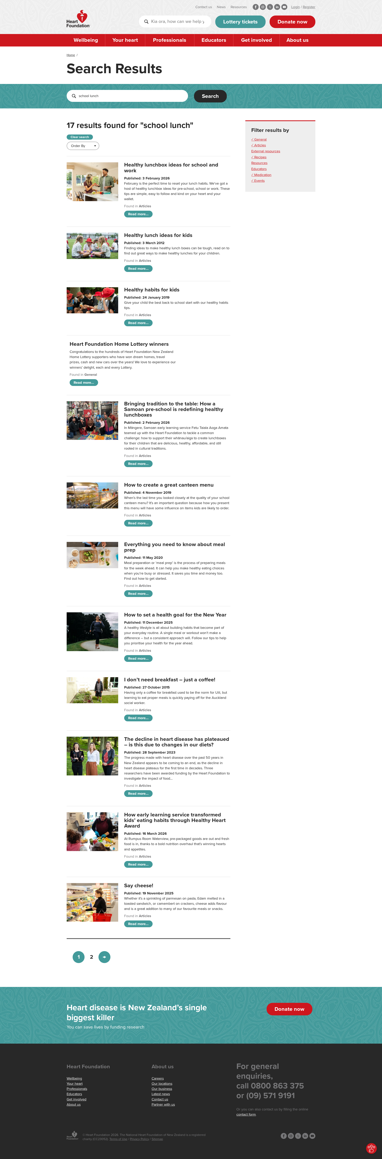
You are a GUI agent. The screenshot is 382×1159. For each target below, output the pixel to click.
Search (210, 96)
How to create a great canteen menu (169, 485)
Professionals (169, 40)
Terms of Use (118, 1139)
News (221, 7)
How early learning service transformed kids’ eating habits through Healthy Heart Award (175, 820)
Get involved (256, 40)
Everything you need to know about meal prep (174, 547)
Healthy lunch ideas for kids (158, 235)
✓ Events (258, 180)
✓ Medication (261, 175)
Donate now (292, 22)
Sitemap (157, 1139)
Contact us (203, 7)
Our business (162, 1089)
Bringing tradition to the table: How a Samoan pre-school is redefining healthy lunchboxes (173, 409)
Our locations (162, 1083)
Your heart (125, 40)
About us (297, 40)
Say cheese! (138, 885)
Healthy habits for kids (151, 289)
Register (309, 7)
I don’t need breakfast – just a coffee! (169, 679)
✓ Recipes (258, 157)
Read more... (138, 214)
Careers (158, 1078)
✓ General (259, 139)
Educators (214, 40)
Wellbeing (86, 40)
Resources (239, 7)
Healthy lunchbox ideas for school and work (171, 168)
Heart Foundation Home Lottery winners (119, 344)
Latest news (161, 1094)
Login (295, 7)
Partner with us (163, 1104)
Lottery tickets (240, 22)
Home (71, 55)
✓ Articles (258, 145)
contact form (246, 1114)
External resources (265, 151)
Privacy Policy (139, 1139)
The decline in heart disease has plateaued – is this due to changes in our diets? (176, 742)
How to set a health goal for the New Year (175, 615)
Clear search (80, 137)
